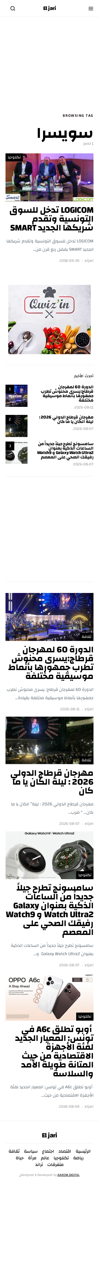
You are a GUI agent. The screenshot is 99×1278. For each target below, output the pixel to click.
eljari (89, 261)
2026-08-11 (84, 407)
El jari (49, 8)
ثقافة (86, 636)
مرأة (32, 1158)
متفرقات (55, 1164)
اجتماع (48, 1151)
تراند (39, 1164)
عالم (45, 1158)
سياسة (31, 1151)
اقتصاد (65, 1151)
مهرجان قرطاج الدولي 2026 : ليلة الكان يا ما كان (66, 419)
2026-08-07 (83, 429)
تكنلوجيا (14, 157)
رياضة (78, 1158)
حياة (20, 1158)
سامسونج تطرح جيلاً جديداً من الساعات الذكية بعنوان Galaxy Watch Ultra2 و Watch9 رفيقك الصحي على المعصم (65, 450)
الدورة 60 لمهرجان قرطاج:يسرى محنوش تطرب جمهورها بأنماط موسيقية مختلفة (67, 393)
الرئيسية (83, 1151)
